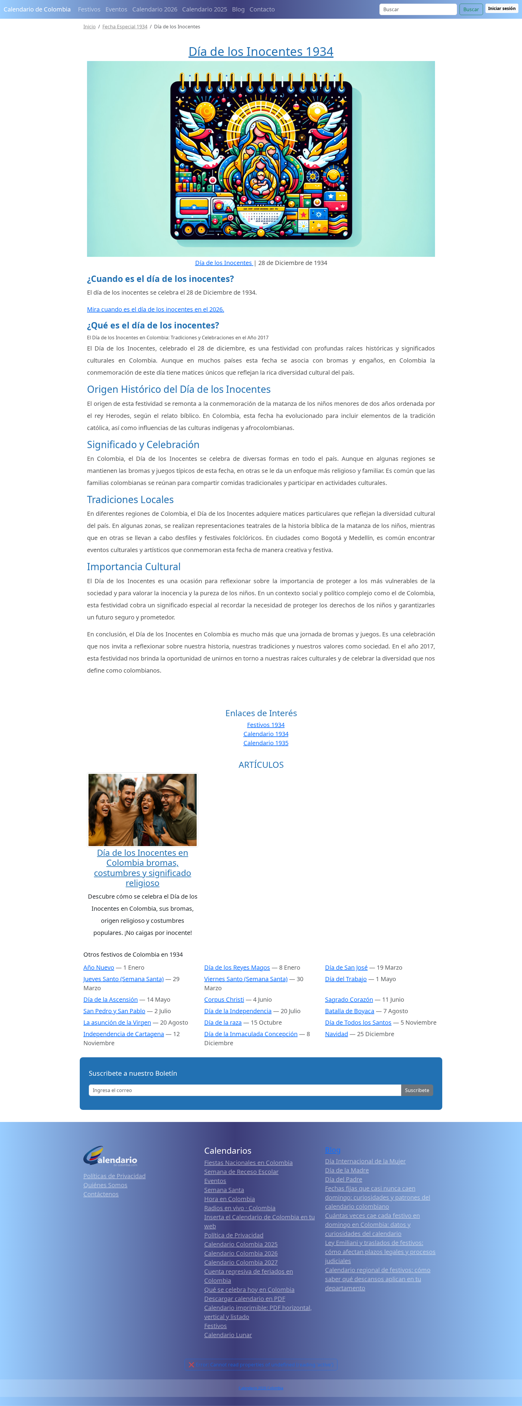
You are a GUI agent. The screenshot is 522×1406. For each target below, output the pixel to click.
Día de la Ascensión (110, 999)
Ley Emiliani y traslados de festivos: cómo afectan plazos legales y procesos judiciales (380, 1252)
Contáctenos (101, 1194)
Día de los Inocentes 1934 (261, 51)
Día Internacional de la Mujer (365, 1161)
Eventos (116, 9)
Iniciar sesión (502, 8)
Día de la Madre (347, 1170)
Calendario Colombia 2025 (241, 1244)
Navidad (336, 1034)
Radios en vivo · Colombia (240, 1208)
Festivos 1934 (266, 725)
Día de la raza (223, 1022)
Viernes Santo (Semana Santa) (246, 979)
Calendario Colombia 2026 (241, 1253)
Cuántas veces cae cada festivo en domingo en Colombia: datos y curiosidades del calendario (372, 1224)
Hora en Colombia (229, 1199)
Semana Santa (224, 1190)
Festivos (89, 9)
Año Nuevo (98, 967)
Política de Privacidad (233, 1235)
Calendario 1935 (265, 743)
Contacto (262, 9)
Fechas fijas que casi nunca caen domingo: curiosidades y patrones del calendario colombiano (377, 1197)
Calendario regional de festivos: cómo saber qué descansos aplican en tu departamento (377, 1279)
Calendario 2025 (204, 9)
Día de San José (346, 967)
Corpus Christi (224, 999)
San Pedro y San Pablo (114, 1011)
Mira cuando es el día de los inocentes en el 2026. (155, 309)
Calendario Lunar (228, 1335)
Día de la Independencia (238, 1011)
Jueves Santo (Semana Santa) (123, 979)
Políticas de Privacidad (114, 1176)
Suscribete (417, 1090)
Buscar (471, 9)
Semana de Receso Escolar (241, 1172)
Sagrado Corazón (349, 999)
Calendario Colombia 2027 (241, 1262)
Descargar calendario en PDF (244, 1298)
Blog (238, 9)
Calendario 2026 (154, 9)
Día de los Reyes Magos (237, 967)
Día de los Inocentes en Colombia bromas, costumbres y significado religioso (142, 868)
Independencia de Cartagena (123, 1034)
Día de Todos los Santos (358, 1022)
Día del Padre (343, 1179)
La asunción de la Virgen (117, 1022)
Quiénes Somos (105, 1185)
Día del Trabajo (346, 979)
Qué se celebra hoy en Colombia (249, 1289)
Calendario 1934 (265, 734)
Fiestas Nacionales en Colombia (248, 1163)
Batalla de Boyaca (349, 1011)
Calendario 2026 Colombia (261, 1388)
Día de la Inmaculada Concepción (251, 1034)
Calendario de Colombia (37, 9)
